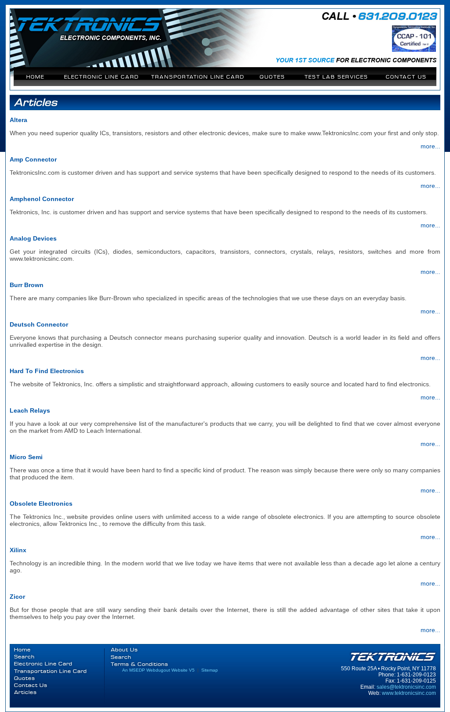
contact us (406, 77)
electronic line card (101, 77)
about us (124, 650)
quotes (272, 77)
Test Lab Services (336, 77)
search (121, 657)
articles (25, 692)
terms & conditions (139, 664)
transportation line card (197, 77)
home (35, 77)
